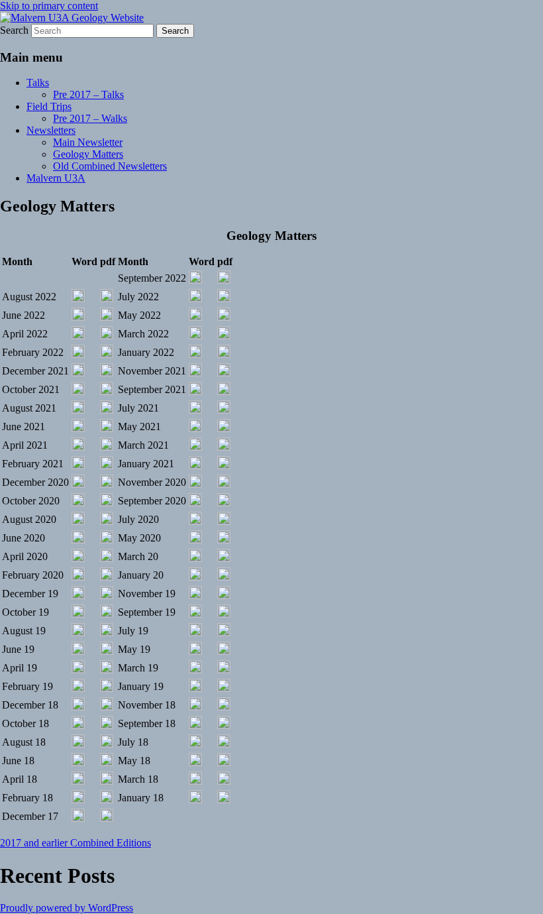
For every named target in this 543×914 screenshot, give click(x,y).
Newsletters (50, 130)
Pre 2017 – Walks (90, 118)
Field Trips (49, 106)
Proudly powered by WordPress (66, 907)
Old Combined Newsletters (110, 166)
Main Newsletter (88, 142)
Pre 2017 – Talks (88, 94)
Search (14, 30)
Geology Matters (88, 154)
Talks (37, 82)
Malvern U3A (55, 178)
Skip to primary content (49, 5)
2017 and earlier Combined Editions (75, 842)
